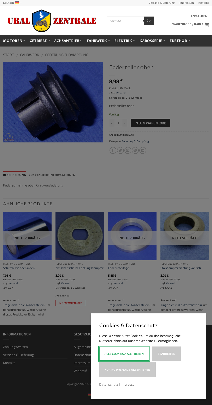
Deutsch (8, 3)
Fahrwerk (97, 41)
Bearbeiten (166, 353)
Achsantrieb (67, 41)
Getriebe (38, 41)
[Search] (149, 21)
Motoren (12, 41)
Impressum (186, 3)
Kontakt (203, 3)
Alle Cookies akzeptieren (124, 353)
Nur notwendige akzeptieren (127, 369)
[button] (199, 16)
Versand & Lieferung (162, 3)
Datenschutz (108, 384)
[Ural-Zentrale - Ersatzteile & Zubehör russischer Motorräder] (51, 20)
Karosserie (151, 41)
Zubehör (178, 41)
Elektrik (123, 41)
